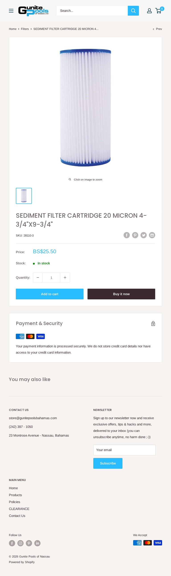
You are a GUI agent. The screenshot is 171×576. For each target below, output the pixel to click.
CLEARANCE (19, 509)
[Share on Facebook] (127, 235)
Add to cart (49, 294)
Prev (159, 29)
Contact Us (17, 516)
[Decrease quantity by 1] (38, 277)
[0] (158, 10)
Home (12, 29)
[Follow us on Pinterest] (29, 543)
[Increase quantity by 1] (65, 277)
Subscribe (108, 463)
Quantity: (23, 277)
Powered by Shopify (22, 562)
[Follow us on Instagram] (20, 543)
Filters (25, 29)
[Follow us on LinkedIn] (37, 543)
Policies (14, 502)
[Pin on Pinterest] (135, 235)
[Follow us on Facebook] (12, 543)
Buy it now (121, 294)
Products (15, 495)
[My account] (149, 10)
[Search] (133, 11)
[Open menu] (11, 10)
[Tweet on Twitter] (143, 235)
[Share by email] (152, 235)
